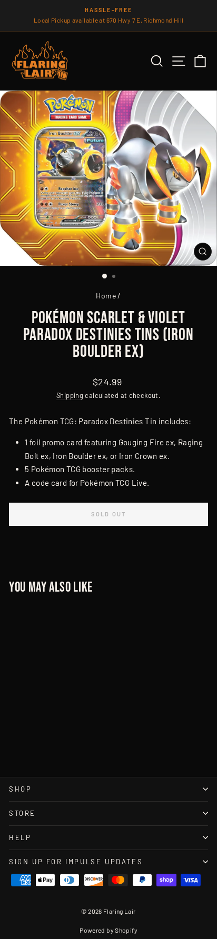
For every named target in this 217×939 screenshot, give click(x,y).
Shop (20, 789)
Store (22, 813)
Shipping (69, 395)
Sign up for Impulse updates (76, 861)
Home (106, 295)
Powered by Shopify (108, 930)
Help (20, 837)
